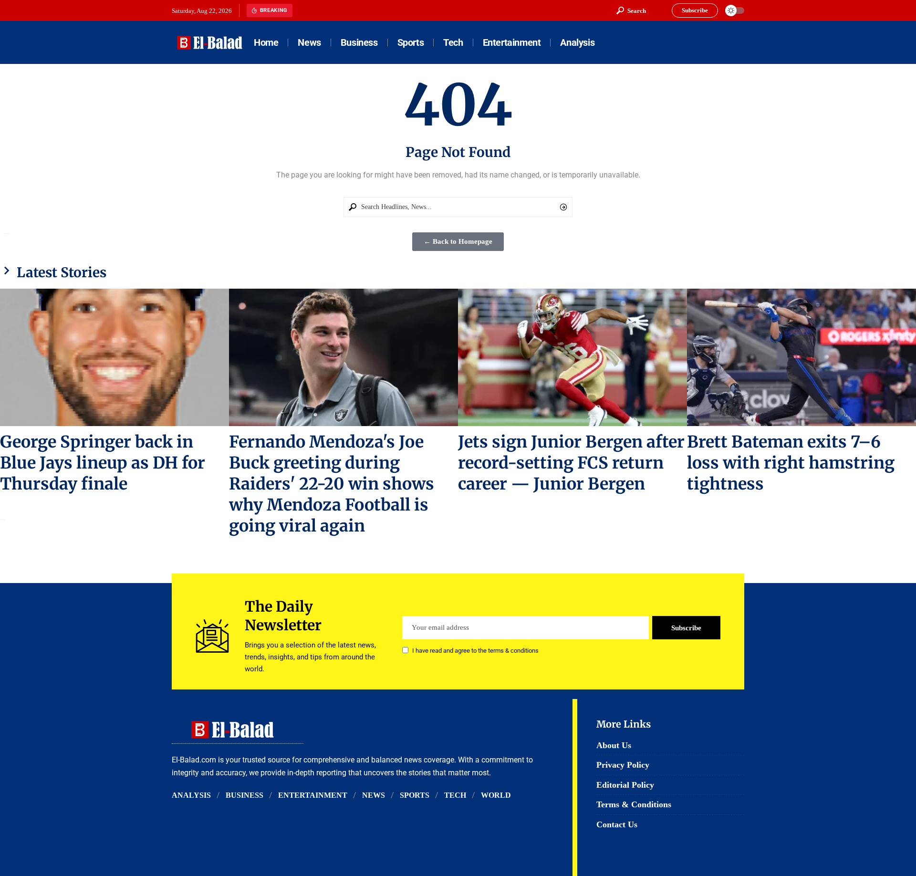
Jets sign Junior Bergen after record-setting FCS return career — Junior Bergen (571, 463)
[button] (631, 10)
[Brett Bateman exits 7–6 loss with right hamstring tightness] (801, 357)
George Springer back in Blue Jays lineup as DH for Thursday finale (102, 463)
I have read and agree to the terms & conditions (475, 651)
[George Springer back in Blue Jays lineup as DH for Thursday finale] (114, 357)
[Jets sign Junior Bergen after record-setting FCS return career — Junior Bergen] (572, 357)
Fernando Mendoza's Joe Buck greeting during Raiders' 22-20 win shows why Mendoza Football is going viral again (331, 484)
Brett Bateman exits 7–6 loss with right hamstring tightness (791, 463)
